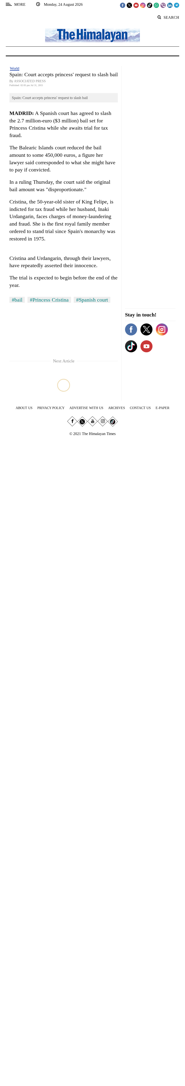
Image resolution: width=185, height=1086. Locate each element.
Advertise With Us (86, 408)
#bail (17, 300)
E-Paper (162, 408)
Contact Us (140, 408)
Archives (116, 408)
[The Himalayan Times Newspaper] (92, 35)
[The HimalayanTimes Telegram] (176, 5)
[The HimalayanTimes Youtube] (136, 5)
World (14, 68)
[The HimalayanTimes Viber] (163, 5)
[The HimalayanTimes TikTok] (149, 5)
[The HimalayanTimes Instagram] (142, 5)
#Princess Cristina (49, 300)
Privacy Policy (51, 408)
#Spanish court (92, 300)
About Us (24, 408)
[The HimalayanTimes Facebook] (122, 5)
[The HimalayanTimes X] (129, 5)
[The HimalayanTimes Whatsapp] (156, 5)
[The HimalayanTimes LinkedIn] (169, 5)
